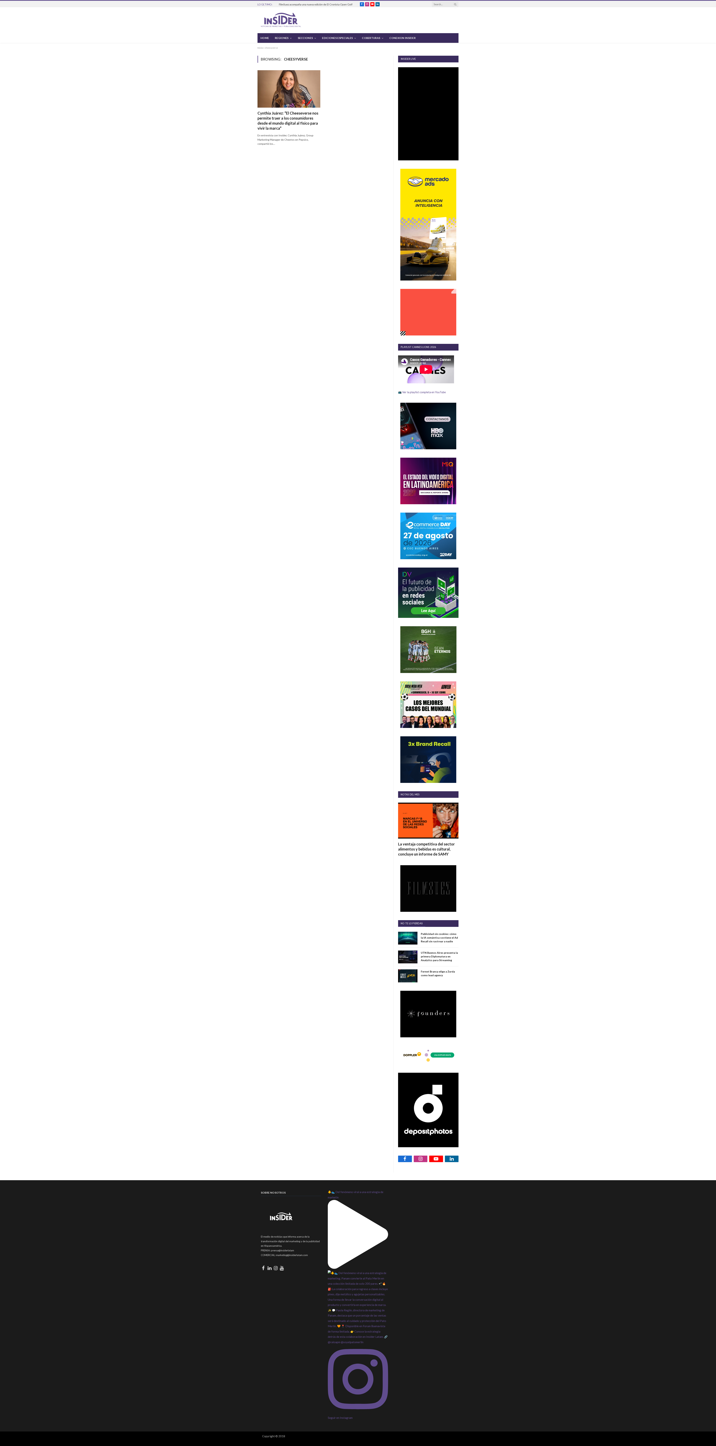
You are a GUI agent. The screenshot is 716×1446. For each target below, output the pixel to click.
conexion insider (402, 37)
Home (264, 37)
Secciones (305, 37)
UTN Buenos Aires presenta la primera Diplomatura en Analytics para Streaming (439, 956)
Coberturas (371, 37)
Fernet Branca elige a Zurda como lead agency (438, 973)
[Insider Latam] (280, 20)
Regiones (281, 37)
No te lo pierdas (412, 923)
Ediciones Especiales (337, 37)
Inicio (260, 47)
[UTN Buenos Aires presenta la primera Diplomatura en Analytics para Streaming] (407, 957)
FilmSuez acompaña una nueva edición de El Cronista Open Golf (315, 4)
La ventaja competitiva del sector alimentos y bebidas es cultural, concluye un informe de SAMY (426, 849)
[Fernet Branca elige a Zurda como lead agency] (407, 975)
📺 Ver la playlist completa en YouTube (422, 392)
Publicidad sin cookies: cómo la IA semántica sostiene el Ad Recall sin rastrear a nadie (439, 937)
